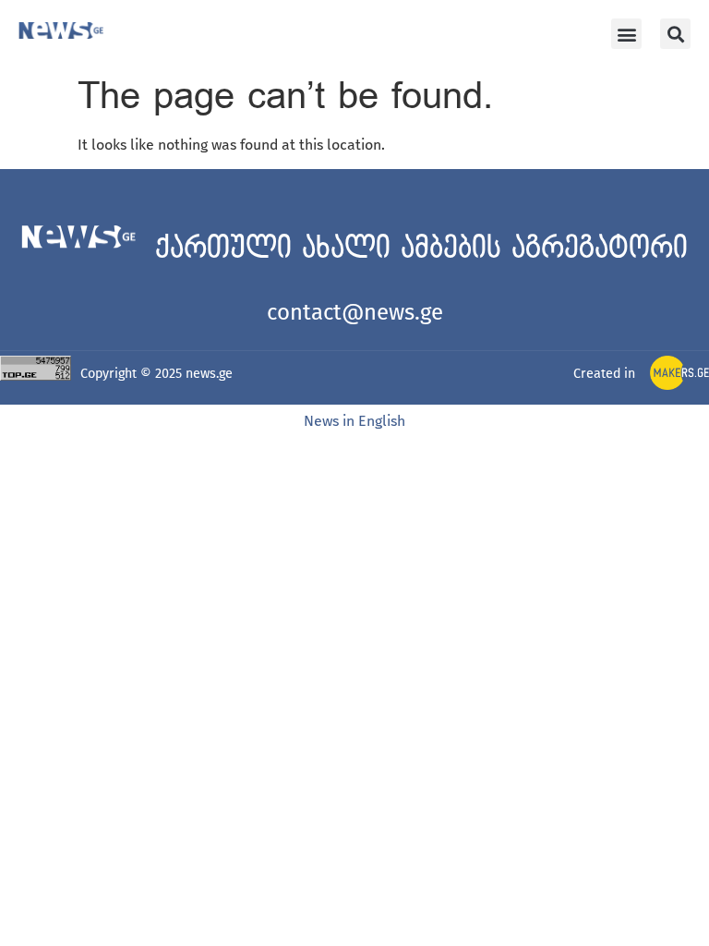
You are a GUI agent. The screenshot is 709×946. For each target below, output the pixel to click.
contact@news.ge (355, 312)
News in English (354, 421)
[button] (626, 33)
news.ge (209, 374)
